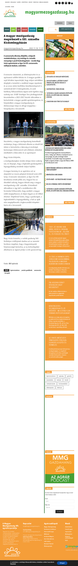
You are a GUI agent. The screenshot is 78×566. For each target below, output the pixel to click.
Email (46, 499)
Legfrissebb (50, 73)
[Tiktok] (69, 3)
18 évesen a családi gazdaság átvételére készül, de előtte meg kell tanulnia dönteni (59, 95)
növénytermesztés (51, 384)
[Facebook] (56, 3)
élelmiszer (59, 388)
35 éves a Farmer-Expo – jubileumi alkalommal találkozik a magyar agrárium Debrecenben (59, 260)
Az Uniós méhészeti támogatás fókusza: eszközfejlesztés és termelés (58, 341)
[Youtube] (66, 3)
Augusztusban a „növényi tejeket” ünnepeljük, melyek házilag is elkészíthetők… (57, 83)
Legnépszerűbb (51, 122)
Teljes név (47, 505)
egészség (61, 376)
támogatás (7, 273)
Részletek (13, 564)
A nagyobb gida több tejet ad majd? (58, 101)
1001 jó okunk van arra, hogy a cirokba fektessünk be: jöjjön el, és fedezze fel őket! (59, 230)
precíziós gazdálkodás (26, 270)
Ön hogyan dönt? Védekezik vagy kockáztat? (56, 285)
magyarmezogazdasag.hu (49, 12)
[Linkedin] (63, 3)
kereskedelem (50, 380)
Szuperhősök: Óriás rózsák (55, 89)
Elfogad (62, 563)
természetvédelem (63, 384)
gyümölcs (69, 376)
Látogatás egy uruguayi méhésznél (58, 77)
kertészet (59, 380)
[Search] (56, 29)
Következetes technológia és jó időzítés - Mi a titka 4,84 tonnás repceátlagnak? (59, 310)
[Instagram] (59, 3)
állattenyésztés (50, 388)
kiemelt (66, 380)
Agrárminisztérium (15, 270)
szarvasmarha (37, 270)
